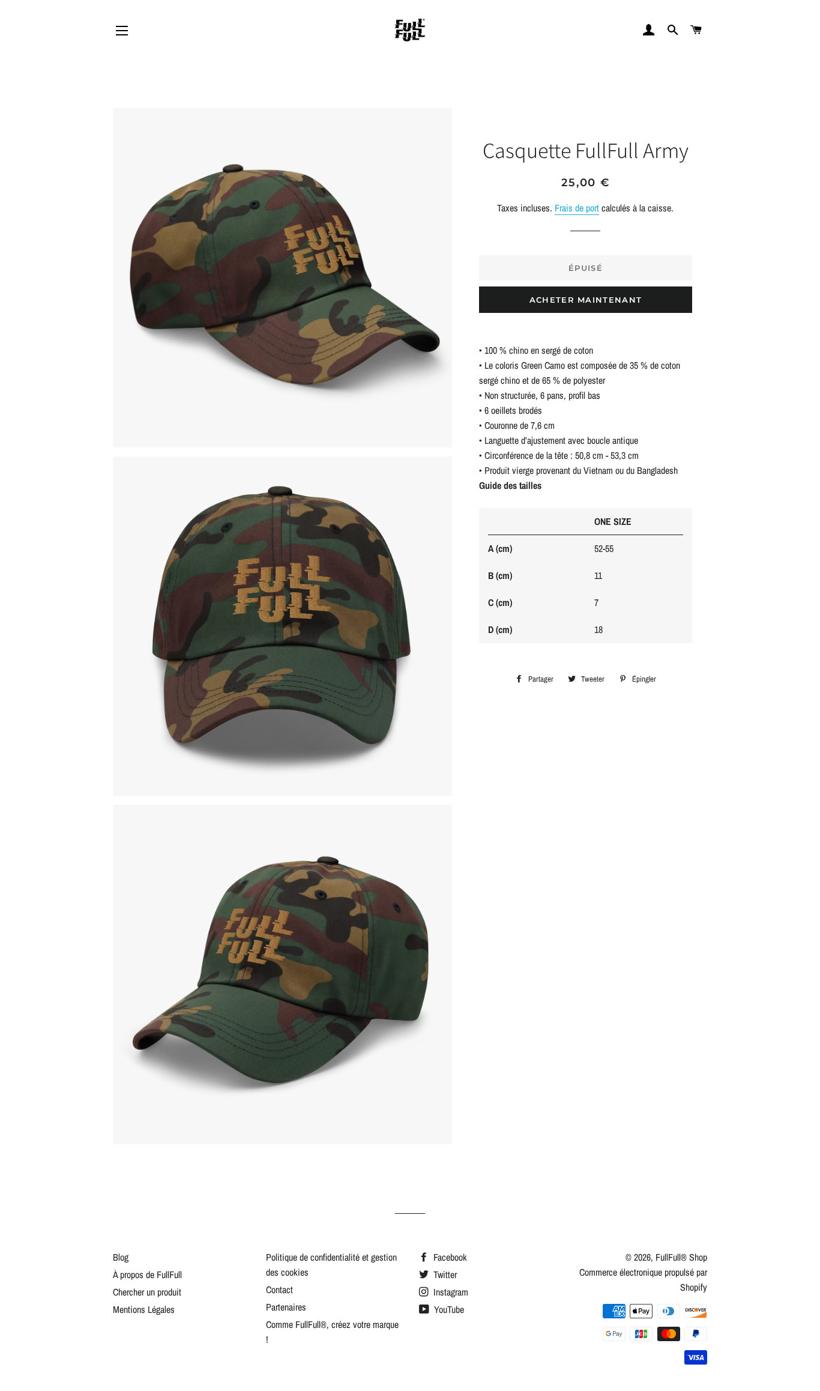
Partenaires (286, 1307)
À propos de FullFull (147, 1274)
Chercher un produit (147, 1292)
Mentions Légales (144, 1309)
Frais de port (577, 207)
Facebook (449, 1257)
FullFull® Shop (681, 1257)
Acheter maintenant (585, 300)
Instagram (449, 1292)
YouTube (448, 1309)
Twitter (444, 1274)
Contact (279, 1289)
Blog (120, 1257)
